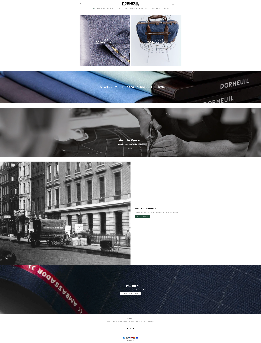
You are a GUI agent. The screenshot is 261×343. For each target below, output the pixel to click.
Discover (130, 148)
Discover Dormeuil (142, 216)
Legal (145, 321)
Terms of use (151, 321)
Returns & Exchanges (128, 321)
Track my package (117, 321)
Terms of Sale (139, 321)
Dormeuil (132, 340)
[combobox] (179, 4)
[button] (81, 3)
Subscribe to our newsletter (131, 293)
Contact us (108, 321)
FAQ (130, 324)
